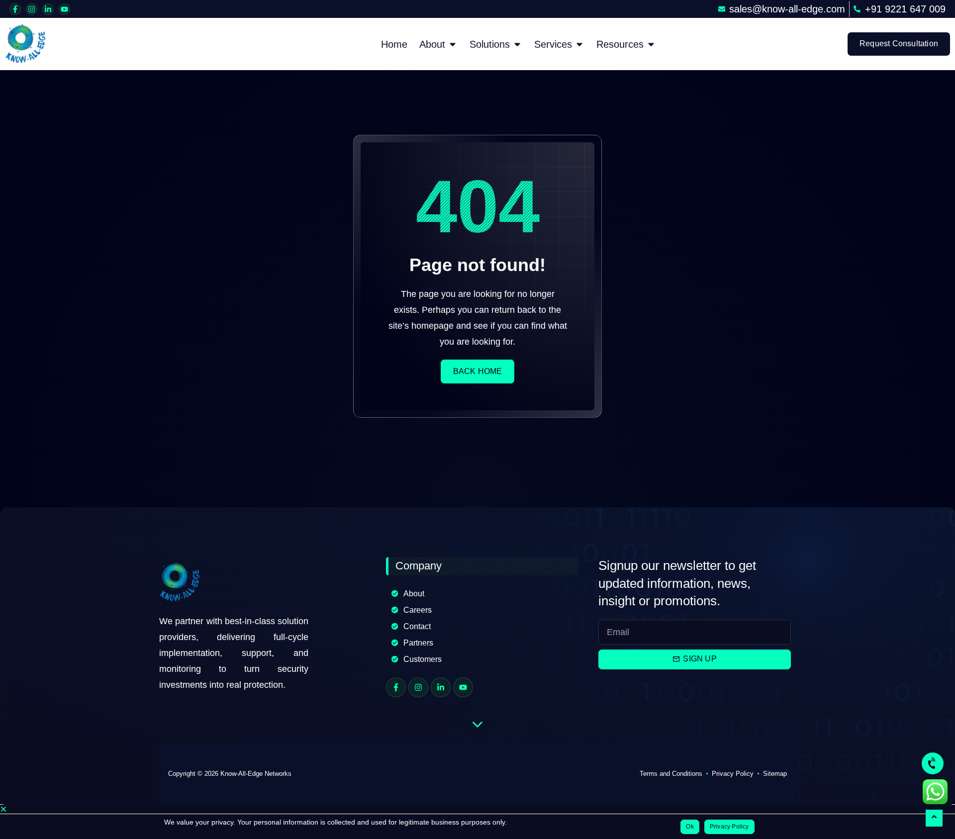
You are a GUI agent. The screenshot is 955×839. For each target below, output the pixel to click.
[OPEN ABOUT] (453, 44)
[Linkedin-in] (48, 9)
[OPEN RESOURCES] (651, 44)
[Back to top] (934, 818)
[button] (477, 809)
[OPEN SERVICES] (579, 44)
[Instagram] (31, 9)
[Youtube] (64, 9)
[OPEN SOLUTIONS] (517, 44)
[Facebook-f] (15, 9)
